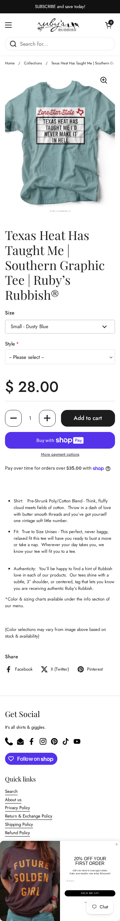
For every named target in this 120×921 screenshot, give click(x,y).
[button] (108, 25)
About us (13, 799)
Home (10, 63)
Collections (33, 63)
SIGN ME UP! (90, 893)
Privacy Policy (17, 807)
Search (11, 791)
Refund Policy (17, 833)
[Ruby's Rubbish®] (58, 25)
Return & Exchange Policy (28, 816)
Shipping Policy (19, 824)
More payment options (60, 454)
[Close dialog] (116, 844)
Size (9, 312)
